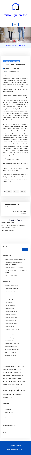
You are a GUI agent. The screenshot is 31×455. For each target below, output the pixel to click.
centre (10, 369)
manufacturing (6, 387)
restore (5, 398)
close (14, 369)
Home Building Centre (11, 311)
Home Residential (9, 326)
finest (22, 375)
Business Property (10, 291)
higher (14, 381)
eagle (4, 375)
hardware (7, 381)
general (11, 378)
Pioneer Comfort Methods (12, 204)
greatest (19, 378)
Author (7, 68)
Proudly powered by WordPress (15, 449)
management (19, 384)
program (21, 387)
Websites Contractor (10, 355)
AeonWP (21, 452)
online (14, 387)
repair (23, 390)
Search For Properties (11, 352)
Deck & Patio (8, 297)
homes (19, 381)
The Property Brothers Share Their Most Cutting (16, 271)
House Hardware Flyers (7, 222)
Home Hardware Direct (11, 314)
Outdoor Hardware (10, 332)
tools (20, 398)
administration (10, 366)
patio (18, 387)
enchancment (8, 375)
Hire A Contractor (9, 308)
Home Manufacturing (10, 320)
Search (5, 247)
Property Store (9, 341)
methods (16, 191)
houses (5, 384)
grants (14, 378)
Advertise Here (9, 412)
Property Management (11, 338)
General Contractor (10, 305)
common (19, 369)
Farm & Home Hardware (11, 300)
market (11, 387)
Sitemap (7, 418)
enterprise (15, 375)
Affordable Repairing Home (11, 61)
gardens (6, 378)
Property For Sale (9, 335)
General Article (9, 303)
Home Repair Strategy (11, 323)
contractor (7, 372)
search (10, 398)
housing (9, 384)
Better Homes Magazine (11, 288)
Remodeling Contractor (11, 346)
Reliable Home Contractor (12, 343)
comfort (9, 191)
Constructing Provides (7, 230)
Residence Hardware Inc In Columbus (15, 259)
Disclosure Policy (9, 415)
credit (24, 372)
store (17, 398)
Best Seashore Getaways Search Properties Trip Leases (13, 263)
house (23, 381)
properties (7, 390)
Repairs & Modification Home (12, 349)
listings (13, 384)
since (14, 398)
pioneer (23, 191)
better (19, 366)
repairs (5, 394)
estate (19, 375)
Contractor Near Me (10, 294)
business (5, 369)
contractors (17, 372)
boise (23, 366)
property (15, 390)
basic (16, 366)
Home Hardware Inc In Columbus (14, 267)
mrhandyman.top (15, 15)
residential (19, 394)
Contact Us (8, 409)
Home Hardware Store (11, 317)
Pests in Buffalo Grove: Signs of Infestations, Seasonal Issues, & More (13, 226)
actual (4, 366)
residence (11, 394)
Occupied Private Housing (12, 329)
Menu (15, 24)
